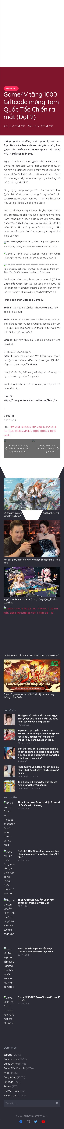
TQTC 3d (44, 431)
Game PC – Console (14, 1068)
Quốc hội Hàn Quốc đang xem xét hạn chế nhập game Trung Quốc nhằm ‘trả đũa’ (38, 854)
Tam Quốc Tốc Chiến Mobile (18, 431)
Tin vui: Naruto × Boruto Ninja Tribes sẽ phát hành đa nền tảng (39, 804)
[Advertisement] (32, 33)
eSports (8, 1054)
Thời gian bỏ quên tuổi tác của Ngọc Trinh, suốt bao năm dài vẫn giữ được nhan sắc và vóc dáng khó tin (38, 718)
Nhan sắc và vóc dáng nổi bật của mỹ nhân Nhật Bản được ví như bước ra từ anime (38, 770)
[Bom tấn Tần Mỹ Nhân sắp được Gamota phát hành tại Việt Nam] (9, 970)
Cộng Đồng (10, 1077)
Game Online (11, 1063)
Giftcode (8, 1081)
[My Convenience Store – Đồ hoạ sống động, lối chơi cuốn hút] (32, 582)
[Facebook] (21, 1121)
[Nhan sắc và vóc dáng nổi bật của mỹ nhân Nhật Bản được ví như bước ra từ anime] (9, 771)
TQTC (36, 431)
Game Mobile (11, 1059)
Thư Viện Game (12, 1091)
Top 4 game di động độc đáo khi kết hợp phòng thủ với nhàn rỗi (37, 783)
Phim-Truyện (10, 1095)
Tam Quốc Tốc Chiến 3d (44, 427)
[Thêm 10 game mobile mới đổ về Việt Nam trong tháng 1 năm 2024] (32, 676)
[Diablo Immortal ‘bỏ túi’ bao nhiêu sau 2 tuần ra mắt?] (32, 629)
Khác (6, 1072)
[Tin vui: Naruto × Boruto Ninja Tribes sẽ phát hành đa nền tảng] (9, 824)
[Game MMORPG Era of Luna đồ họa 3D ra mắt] (9, 1019)
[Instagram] (28, 1121)
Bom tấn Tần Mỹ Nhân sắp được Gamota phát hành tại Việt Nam (35, 950)
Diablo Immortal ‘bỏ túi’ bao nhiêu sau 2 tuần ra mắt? (32, 655)
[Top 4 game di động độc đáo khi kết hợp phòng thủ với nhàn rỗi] (9, 786)
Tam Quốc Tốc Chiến (20, 427)
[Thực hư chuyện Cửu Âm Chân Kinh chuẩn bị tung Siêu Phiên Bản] (9, 921)
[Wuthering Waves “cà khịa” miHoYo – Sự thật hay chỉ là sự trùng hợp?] (32, 494)
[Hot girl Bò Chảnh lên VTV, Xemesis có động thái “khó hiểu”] (32, 538)
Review (7, 1086)
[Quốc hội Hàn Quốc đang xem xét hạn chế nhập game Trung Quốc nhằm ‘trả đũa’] (9, 873)
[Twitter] (35, 1121)
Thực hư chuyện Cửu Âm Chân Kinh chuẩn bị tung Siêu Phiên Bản (36, 901)
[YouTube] (43, 1121)
